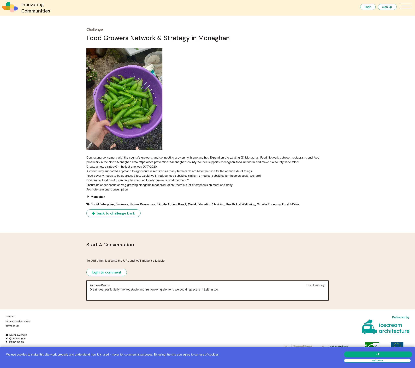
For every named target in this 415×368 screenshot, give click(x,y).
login (368, 7)
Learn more (377, 360)
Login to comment (106, 272)
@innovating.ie (16, 341)
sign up (387, 7)
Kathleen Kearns (100, 285)
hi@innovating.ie (18, 334)
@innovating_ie (17, 338)
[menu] (406, 6)
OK (378, 354)
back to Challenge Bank (115, 213)
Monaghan (98, 196)
